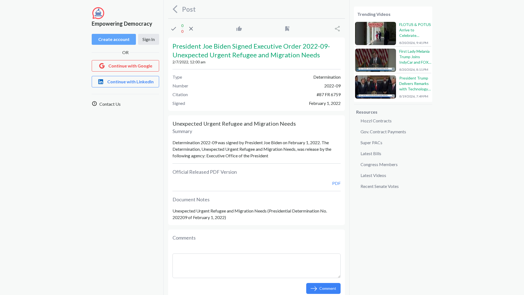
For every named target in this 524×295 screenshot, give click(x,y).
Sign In (148, 39)
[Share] (337, 28)
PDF (336, 183)
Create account (114, 39)
